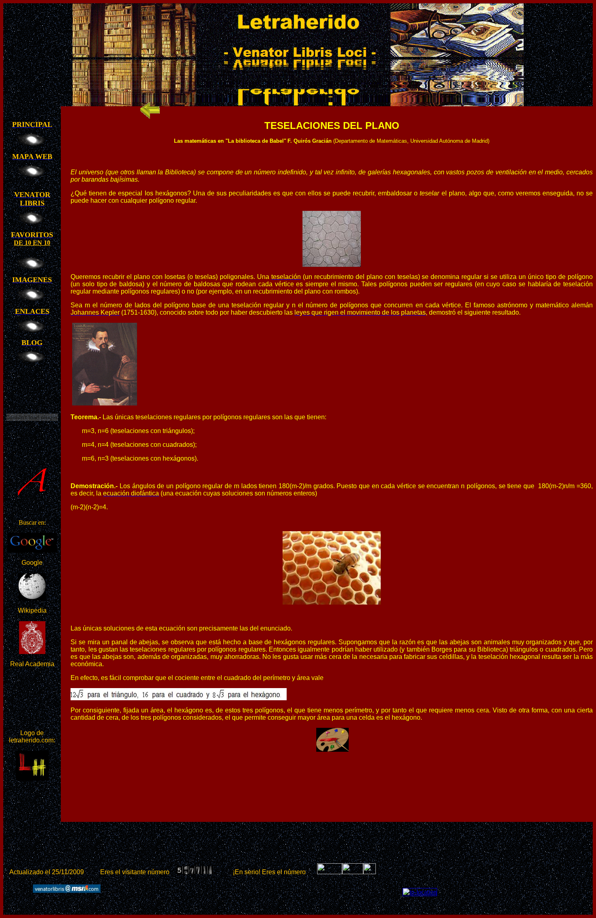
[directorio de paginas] (369, 872)
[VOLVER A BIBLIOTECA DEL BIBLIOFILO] (150, 117)
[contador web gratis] (352, 872)
